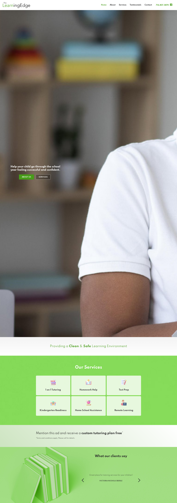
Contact (148, 5)
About (113, 5)
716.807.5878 (162, 5)
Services (122, 5)
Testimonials (135, 5)
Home (103, 5)
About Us (26, 177)
